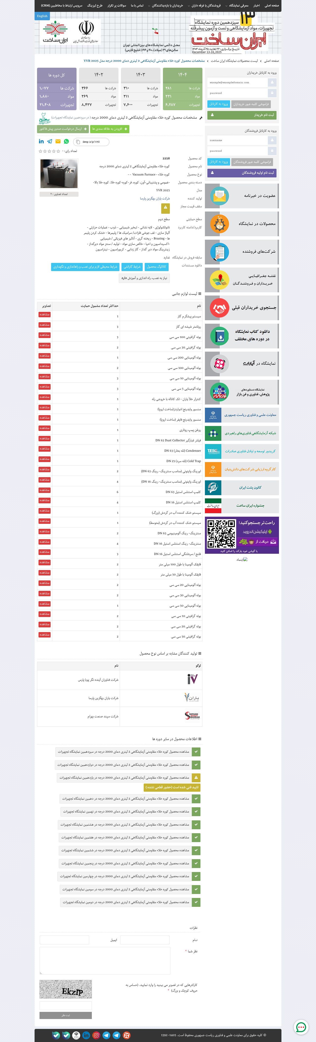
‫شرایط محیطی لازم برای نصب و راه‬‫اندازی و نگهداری (85, 267)
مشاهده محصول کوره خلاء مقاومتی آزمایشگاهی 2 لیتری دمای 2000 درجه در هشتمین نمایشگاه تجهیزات (124, 825)
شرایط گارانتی (132, 267)
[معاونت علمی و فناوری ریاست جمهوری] (75, 1035)
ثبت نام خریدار (264, 115)
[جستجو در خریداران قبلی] (242, 309)
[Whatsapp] (66, 142)
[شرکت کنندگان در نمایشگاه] (242, 253)
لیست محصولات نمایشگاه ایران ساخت (234, 61)
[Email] (58, 142)
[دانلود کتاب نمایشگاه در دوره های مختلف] (242, 337)
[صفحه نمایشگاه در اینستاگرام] (95, 1035)
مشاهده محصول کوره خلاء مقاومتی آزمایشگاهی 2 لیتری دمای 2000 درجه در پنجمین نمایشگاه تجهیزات (125, 863)
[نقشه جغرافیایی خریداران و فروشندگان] (242, 281)
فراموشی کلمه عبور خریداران (251, 104)
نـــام (195, 940)
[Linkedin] (41, 142)
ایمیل (113, 940)
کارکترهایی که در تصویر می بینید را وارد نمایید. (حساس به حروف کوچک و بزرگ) (162, 987)
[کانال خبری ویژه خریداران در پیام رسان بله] (65, 1035)
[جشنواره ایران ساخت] (242, 506)
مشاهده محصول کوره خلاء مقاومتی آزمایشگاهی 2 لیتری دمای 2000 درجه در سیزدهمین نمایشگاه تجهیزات (123, 752)
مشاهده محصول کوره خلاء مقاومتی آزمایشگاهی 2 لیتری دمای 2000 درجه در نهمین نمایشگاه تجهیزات (126, 811)
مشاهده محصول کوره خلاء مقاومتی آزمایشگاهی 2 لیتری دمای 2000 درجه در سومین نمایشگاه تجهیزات (125, 889)
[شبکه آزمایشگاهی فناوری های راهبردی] (242, 434)
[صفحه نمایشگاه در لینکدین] (85, 1035)
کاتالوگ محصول (156, 267)
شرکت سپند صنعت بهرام (103, 716)
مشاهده (44, 314)
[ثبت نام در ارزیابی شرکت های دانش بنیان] (242, 470)
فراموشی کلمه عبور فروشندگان (252, 162)
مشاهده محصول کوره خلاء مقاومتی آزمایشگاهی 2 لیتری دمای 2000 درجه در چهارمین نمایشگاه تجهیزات (124, 876)
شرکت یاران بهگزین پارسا (155, 198)
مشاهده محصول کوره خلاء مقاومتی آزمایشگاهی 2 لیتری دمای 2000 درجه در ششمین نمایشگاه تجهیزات (125, 850)
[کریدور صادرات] (242, 452)
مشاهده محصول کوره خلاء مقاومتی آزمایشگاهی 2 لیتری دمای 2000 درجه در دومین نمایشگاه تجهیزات (126, 902)
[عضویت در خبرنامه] (242, 197)
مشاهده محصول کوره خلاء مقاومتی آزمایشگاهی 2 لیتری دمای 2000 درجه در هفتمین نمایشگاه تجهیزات (125, 837)
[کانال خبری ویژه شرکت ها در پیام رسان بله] (55, 1035)
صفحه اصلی (271, 61)
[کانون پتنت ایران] (242, 488)
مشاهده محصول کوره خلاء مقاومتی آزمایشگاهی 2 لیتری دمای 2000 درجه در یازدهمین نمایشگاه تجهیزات (124, 778)
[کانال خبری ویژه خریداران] (105, 1035)
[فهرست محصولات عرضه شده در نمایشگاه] (242, 225)
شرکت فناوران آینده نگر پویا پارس (98, 680)
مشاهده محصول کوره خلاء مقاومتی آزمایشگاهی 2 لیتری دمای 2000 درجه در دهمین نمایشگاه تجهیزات (125, 799)
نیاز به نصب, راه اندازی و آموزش (144, 278)
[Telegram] (49, 142)
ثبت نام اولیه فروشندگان (258, 173)
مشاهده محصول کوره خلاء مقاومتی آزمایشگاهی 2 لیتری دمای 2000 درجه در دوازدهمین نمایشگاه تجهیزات (123, 765)
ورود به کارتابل (219, 104)
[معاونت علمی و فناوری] (242, 416)
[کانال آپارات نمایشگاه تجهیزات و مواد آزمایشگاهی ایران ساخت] (242, 365)
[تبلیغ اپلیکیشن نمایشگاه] (242, 536)
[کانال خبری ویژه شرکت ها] (116, 1035)
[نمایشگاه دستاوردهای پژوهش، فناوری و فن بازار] (242, 393)
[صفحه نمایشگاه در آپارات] (126, 1035)
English (42, 16)
